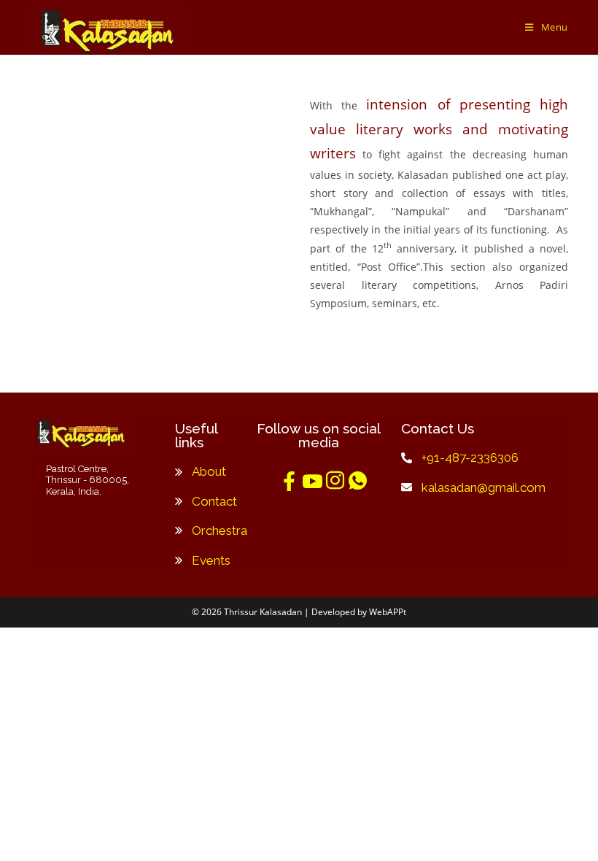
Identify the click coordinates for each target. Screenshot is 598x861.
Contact (214, 501)
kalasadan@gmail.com (483, 487)
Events (211, 560)
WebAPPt (387, 612)
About (209, 471)
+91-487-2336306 (470, 457)
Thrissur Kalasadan (263, 612)
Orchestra (219, 530)
